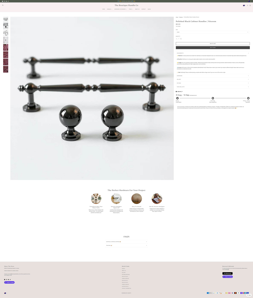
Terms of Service (125, 278)
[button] (182, 91)
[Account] (247, 5)
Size (177, 29)
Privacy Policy (125, 276)
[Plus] (181, 39)
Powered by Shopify (126, 293)
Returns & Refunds (126, 274)
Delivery (124, 272)
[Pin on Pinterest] (178, 91)
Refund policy (125, 280)
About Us (124, 270)
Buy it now (212, 47)
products (181, 17)
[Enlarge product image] (92, 98)
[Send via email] (180, 91)
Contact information (126, 288)
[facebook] (3, 1)
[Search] (3, 5)
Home (177, 17)
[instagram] (4, 1)
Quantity (178, 36)
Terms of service (125, 284)
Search (123, 268)
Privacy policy (125, 282)
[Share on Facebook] (176, 91)
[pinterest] (6, 1)
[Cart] (250, 5)
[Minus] (177, 39)
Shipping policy (125, 286)
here (228, 269)
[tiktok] (8, 1)
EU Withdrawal (227, 273)
